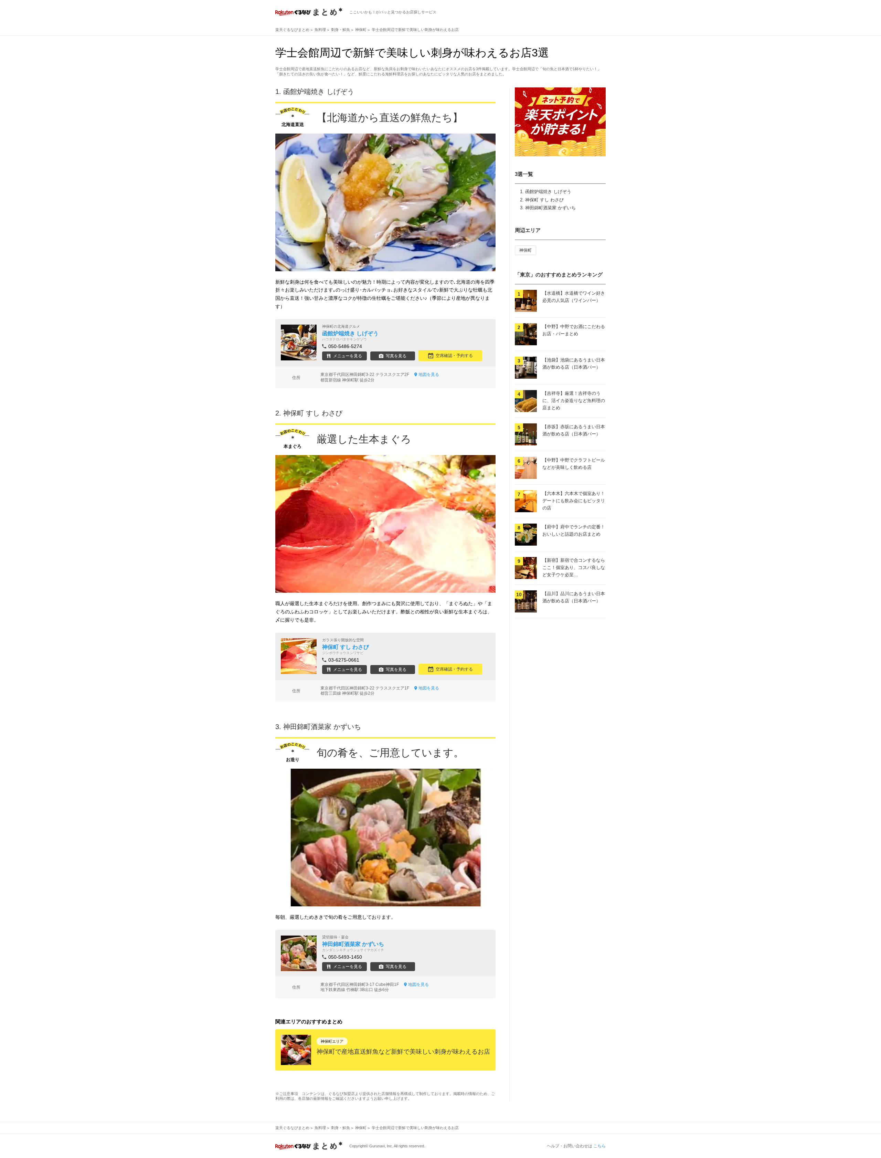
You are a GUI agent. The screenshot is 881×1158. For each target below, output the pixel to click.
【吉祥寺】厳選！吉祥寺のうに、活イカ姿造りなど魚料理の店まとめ (573, 400)
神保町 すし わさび (544, 199)
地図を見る (428, 374)
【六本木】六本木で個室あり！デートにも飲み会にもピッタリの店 (573, 500)
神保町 (525, 250)
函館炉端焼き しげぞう (548, 191)
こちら (599, 1146)
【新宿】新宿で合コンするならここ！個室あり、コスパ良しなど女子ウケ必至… (573, 567)
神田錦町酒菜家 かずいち (550, 207)
